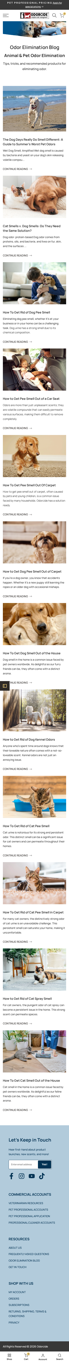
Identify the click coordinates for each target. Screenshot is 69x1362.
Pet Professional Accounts (28, 1209)
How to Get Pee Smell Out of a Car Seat (31, 399)
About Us (15, 1247)
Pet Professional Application (29, 1216)
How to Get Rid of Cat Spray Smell (27, 998)
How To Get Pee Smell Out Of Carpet (29, 485)
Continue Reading (15, 169)
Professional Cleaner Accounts (32, 1222)
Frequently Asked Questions (29, 1254)
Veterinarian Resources (26, 1203)
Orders (14, 1298)
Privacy (14, 1322)
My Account (17, 1292)
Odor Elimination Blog (24, 1260)
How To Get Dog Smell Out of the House (32, 653)
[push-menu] (6, 15)
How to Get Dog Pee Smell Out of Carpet (32, 571)
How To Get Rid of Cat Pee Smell (26, 826)
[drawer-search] (54, 15)
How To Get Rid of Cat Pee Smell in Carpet (33, 912)
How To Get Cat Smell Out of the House (31, 1080)
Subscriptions (19, 1305)
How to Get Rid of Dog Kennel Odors (29, 739)
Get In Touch (17, 1267)
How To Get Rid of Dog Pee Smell (26, 312)
